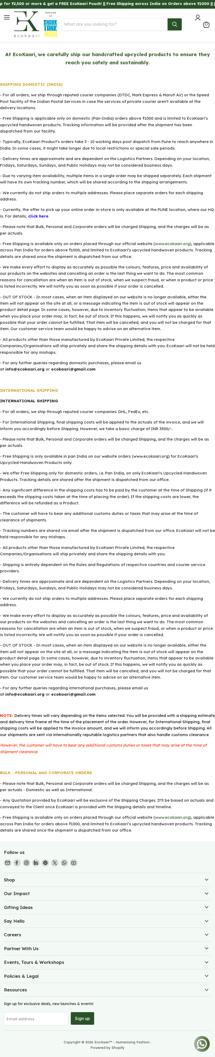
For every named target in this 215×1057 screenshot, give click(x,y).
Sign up (82, 1018)
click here (38, 216)
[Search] (175, 24)
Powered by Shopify (107, 1047)
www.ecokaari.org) (173, 243)
